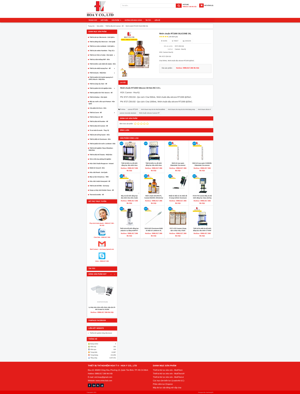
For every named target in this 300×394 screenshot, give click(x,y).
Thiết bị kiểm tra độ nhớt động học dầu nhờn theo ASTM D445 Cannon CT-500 (153, 165)
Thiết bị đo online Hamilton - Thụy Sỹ (102, 50)
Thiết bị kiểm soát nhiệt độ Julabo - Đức (103, 64)
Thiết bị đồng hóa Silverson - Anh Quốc (102, 42)
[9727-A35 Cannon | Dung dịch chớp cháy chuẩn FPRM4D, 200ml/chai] (178, 216)
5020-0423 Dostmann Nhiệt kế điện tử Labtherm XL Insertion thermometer (154, 230)
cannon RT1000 (133, 109)
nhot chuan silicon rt (204, 109)
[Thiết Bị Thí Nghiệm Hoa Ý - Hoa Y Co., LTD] (100, 16)
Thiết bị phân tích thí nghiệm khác (101, 88)
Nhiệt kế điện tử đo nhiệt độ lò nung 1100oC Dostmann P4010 (178, 198)
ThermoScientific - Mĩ (97, 194)
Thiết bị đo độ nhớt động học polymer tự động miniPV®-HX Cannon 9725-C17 (129, 230)
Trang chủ (92, 20)
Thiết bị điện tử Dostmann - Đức (100, 139)
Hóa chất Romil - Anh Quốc (99, 172)
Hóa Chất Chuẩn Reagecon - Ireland (101, 163)
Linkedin (187, 41)
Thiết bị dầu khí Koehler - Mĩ (99, 121)
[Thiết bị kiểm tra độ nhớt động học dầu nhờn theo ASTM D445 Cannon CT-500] (153, 151)
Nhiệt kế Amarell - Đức (97, 168)
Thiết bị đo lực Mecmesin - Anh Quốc (102, 37)
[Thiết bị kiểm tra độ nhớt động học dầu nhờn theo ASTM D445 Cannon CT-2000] (129, 151)
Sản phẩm (116, 20)
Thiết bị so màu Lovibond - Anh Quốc (102, 46)
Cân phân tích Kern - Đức (98, 108)
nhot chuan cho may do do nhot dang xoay (181, 109)
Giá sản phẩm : (167, 68)
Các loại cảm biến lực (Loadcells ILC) (168, 381)
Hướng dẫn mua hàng (133, 20)
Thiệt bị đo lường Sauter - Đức (100, 135)
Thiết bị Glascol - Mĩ (96, 117)
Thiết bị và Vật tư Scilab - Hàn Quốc (101, 55)
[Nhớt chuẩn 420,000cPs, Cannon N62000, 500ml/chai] (153, 184)
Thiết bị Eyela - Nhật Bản (98, 73)
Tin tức (148, 20)
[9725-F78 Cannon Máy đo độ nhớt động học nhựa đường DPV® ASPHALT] (202, 184)
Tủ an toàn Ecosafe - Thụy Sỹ (99, 130)
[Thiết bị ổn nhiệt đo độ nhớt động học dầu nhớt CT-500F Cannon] (202, 216)
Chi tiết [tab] (123, 82)
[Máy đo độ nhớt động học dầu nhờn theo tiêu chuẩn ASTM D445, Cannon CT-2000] (129, 184)
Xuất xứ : (170, 49)
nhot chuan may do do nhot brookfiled (153, 109)
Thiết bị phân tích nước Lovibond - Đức (103, 144)
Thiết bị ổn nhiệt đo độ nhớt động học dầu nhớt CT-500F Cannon (202, 230)
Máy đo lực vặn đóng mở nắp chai (167, 388)
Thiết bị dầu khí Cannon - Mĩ (99, 126)
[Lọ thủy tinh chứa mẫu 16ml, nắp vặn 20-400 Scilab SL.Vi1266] (102, 291)
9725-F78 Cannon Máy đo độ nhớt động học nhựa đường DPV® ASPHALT (202, 198)
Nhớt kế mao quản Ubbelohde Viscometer (178, 164)
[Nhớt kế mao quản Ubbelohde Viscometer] (178, 151)
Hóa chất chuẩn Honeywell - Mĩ (100, 181)
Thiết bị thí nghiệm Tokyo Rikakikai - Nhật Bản (101, 149)
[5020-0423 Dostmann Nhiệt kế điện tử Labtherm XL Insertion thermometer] (153, 216)
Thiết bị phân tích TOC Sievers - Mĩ (101, 93)
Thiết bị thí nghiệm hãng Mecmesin (101, 333)
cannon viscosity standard (128, 113)
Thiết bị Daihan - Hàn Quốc (98, 97)
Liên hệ (157, 20)
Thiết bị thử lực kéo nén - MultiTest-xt (168, 377)
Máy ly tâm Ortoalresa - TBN (99, 177)
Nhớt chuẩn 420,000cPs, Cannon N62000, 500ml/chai (153, 197)
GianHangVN (209, 392)
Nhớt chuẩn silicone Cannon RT (149, 113)
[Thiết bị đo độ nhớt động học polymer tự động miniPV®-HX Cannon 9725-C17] (129, 216)
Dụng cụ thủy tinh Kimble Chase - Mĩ (102, 190)
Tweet (175, 41)
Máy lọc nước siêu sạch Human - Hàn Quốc (102, 103)
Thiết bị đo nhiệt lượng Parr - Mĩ (100, 68)
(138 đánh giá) (173, 37)
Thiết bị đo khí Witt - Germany (99, 186)
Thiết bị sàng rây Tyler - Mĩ (98, 84)
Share (164, 41)
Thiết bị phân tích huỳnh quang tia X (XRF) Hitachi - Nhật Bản (101, 78)
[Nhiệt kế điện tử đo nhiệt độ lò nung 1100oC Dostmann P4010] (178, 184)
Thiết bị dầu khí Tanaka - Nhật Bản (101, 154)
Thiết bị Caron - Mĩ (96, 112)
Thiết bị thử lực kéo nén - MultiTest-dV (169, 374)
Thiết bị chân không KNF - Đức (100, 59)
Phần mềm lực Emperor (163, 384)
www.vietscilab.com (104, 381)
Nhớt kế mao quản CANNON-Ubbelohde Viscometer (202, 164)
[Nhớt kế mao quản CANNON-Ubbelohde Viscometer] (202, 151)
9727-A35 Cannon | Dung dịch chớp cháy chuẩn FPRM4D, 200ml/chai (178, 230)
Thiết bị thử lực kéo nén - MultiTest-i (168, 370)
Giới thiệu (104, 20)
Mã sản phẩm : (168, 46)
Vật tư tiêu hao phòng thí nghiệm (100, 159)
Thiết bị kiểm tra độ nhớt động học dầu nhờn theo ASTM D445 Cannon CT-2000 (129, 165)
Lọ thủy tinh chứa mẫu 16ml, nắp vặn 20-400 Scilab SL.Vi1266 (102, 308)
